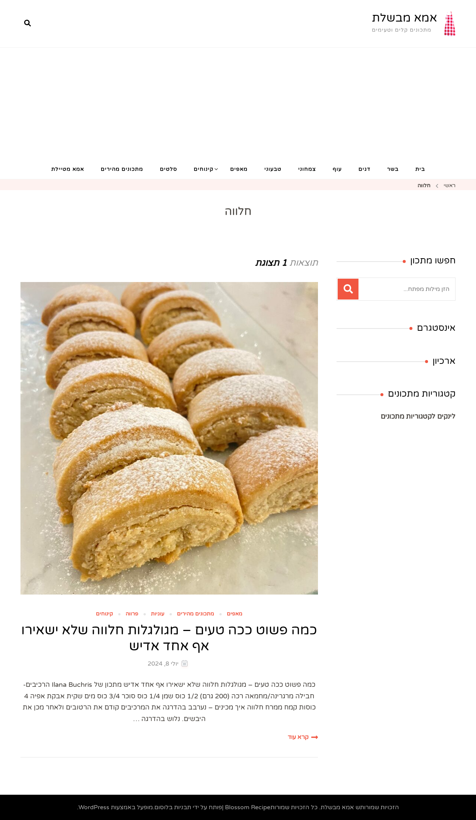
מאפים (239, 169)
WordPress (93, 807)
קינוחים (203, 169)
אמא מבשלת (404, 18)
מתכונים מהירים (122, 169)
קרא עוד (298, 737)
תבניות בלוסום (172, 807)
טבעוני (273, 169)
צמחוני (307, 169)
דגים (364, 169)
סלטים (168, 169)
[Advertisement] (238, 103)
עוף (337, 169)
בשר (393, 169)
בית (420, 169)
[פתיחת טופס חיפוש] (27, 23)
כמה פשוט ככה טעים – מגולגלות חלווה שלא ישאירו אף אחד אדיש (169, 638)
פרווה (132, 614)
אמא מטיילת (67, 169)
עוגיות (157, 614)
